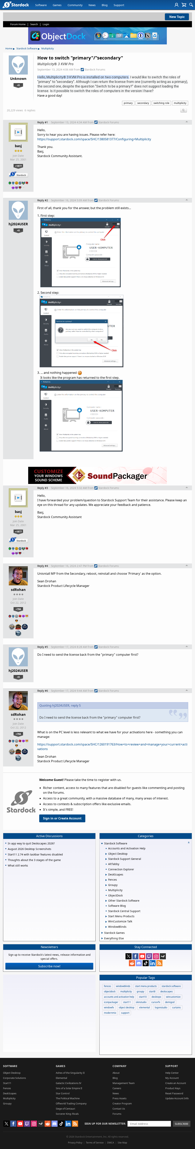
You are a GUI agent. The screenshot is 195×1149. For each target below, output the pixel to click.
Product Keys (172, 1088)
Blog (105, 5)
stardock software (171, 986)
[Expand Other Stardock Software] (106, 901)
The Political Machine (68, 1098)
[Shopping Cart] (183, 5)
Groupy (7, 1103)
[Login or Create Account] (176, 5)
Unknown (18, 78)
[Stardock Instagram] (156, 956)
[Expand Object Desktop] (106, 854)
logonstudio (161, 1007)
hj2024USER (18, 224)
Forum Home (18, 24)
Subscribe (182, 1124)
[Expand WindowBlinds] (106, 927)
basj (18, 146)
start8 (152, 991)
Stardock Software (26, 48)
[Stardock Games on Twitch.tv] (149, 956)
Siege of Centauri (65, 1108)
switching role (161, 103)
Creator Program (122, 1103)
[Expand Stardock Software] (102, 843)
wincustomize (173, 996)
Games (57, 5)
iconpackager (111, 1002)
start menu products (146, 986)
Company (119, 1066)
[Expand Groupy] (106, 885)
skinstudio (141, 1002)
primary (128, 103)
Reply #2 (42, 200)
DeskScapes (9, 1093)
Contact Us (119, 1108)
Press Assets (119, 1098)
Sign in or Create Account (62, 818)
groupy (140, 991)
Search (34, 24)
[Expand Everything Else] (102, 938)
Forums (117, 1113)
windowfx (109, 1007)
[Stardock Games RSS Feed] (159, 963)
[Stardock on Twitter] (128, 956)
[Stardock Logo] (15, 4)
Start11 (7, 1083)
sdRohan (18, 589)
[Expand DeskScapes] (106, 875)
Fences (7, 1088)
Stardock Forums (95, 69)
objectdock (109, 991)
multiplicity (180, 103)
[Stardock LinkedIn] (152, 963)
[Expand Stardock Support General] (106, 859)
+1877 (18, 166)
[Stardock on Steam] (162, 956)
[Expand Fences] (106, 880)
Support (119, 5)
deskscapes (166, 991)
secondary (143, 103)
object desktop (126, 1007)
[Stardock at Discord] (138, 963)
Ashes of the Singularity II (70, 1072)
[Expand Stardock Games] (102, 933)
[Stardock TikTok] (145, 963)
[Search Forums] (191, 5)
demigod (169, 1002)
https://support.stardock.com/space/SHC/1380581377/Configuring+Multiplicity (94, 139)
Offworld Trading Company (71, 1103)
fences (107, 986)
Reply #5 (42, 647)
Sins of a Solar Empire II (69, 1088)
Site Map (122, 1142)
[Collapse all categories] (188, 842)
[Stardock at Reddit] (132, 963)
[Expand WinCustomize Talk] (106, 922)
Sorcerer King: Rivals (67, 1113)
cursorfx (155, 1002)
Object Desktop (12, 1072)
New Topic (177, 17)
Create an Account (175, 1083)
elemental (144, 1007)
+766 (18, 609)
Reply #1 (42, 122)
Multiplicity (47, 48)
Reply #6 (42, 690)
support (125, 1012)
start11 (127, 1002)
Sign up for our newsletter (105, 1123)
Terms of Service (95, 1142)
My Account (172, 1078)
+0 (18, 85)
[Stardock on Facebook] (135, 956)
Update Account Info (177, 1098)
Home (8, 48)
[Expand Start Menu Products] (106, 916)
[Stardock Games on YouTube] (142, 956)
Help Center (172, 1072)
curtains (176, 1007)
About (116, 1072)
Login (46, 24)
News (92, 5)
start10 (143, 996)
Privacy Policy (75, 1142)
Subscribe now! (49, 966)
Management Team (124, 1083)
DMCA (110, 1142)
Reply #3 (42, 488)
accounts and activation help (119, 996)
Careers (117, 1088)
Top (186, 122)
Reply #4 (42, 566)
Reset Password (174, 1093)
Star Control (63, 1093)
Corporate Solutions (14, 1078)
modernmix (110, 1012)
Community (75, 5)
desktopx (156, 996)
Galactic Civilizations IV (68, 1083)
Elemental (61, 1078)
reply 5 (76, 705)
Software (41, 5)
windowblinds (123, 986)
